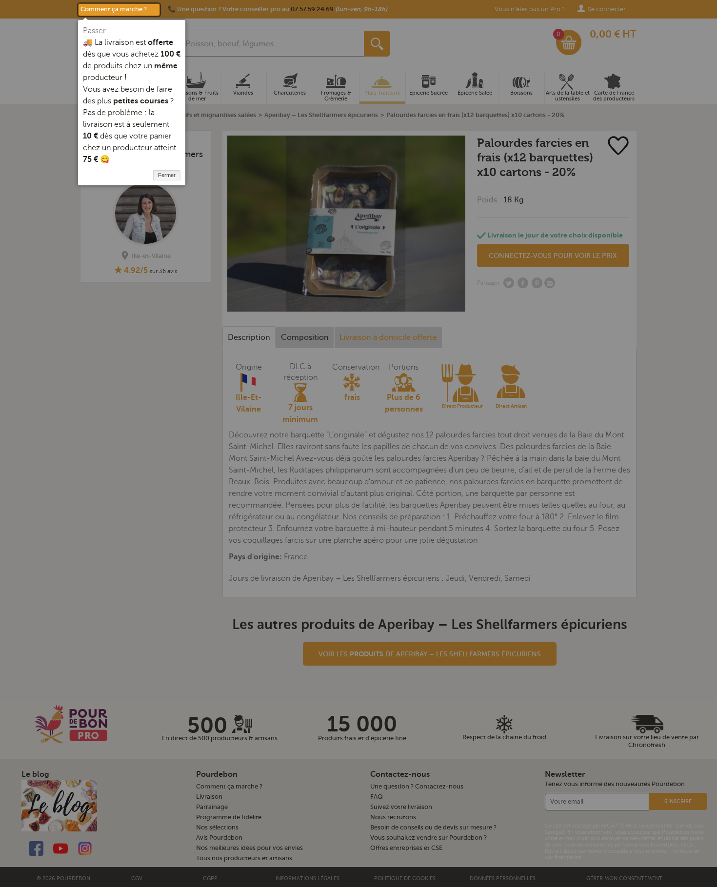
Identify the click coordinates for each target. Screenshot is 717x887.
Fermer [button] (167, 175)
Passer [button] (94, 30)
